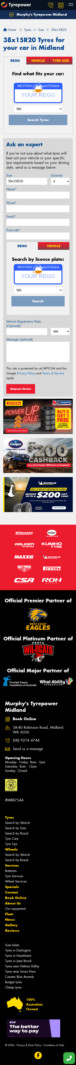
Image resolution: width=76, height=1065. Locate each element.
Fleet (9, 914)
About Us (13, 903)
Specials (12, 887)
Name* (11, 189)
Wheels (11, 849)
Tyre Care (11, 839)
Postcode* (13, 230)
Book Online (15, 898)
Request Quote (20, 389)
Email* (11, 216)
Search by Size (15, 828)
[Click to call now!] (51, 5)
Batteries (11, 871)
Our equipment (15, 909)
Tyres (9, 817)
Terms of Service (53, 373)
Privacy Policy (26, 373)
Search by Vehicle (17, 823)
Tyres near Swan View (20, 971)
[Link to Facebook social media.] (38, 1055)
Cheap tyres (13, 987)
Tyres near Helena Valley (22, 966)
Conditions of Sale (53, 1045)
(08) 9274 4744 (26, 740)
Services (12, 865)
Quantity (57, 175)
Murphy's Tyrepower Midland (41, 14)
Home (11, 30)
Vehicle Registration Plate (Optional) (23, 323)
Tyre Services (14, 876)
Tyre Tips (11, 844)
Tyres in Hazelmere (18, 956)
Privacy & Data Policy (29, 1045)
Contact (11, 892)
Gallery (11, 925)
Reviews (12, 930)
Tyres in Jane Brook (18, 961)
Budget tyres (13, 982)
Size (9, 175)
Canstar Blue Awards (19, 977)
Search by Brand (16, 833)
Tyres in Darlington (18, 950)
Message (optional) (19, 339)
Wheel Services (16, 881)
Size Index (12, 945)
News (10, 919)
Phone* (11, 203)
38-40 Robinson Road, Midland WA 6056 (38, 730)
